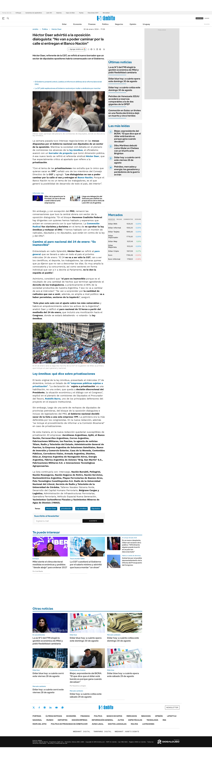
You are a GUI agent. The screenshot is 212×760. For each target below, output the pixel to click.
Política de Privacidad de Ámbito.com (69, 724)
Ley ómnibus (81, 508)
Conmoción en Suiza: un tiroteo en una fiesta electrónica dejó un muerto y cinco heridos (124, 113)
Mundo (49, 720)
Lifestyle (171, 716)
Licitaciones (148, 724)
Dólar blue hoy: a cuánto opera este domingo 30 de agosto (124, 80)
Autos (121, 720)
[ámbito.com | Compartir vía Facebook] (91, 49)
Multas (134, 724)
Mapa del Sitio (39, 724)
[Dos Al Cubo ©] (168, 742)
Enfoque (18, 13)
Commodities (128, 219)
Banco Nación (85, 177)
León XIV (49, 13)
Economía (77, 24)
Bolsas (119, 219)
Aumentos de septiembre (34, 13)
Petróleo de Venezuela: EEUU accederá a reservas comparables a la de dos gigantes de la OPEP (123, 100)
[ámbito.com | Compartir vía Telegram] (100, 49)
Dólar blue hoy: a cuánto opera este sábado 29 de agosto (123, 675)
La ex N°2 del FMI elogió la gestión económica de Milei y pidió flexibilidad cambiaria (123, 70)
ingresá (206, 18)
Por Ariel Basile (38, 571)
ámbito (35, 29)
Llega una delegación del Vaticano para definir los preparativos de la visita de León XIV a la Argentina (93, 199)
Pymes (81, 13)
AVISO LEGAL (98, 724)
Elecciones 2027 (93, 13)
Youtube (56, 707)
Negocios (119, 24)
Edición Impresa (79, 720)
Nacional (37, 720)
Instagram (45, 707)
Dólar (64, 24)
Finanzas (92, 24)
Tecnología (152, 720)
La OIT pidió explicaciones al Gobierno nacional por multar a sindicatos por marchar (68, 88)
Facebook (39, 707)
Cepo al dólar (70, 13)
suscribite (199, 18)
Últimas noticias (54, 716)
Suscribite (93, 521)
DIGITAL (81, 731)
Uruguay (146, 24)
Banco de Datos (114, 716)
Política (105, 24)
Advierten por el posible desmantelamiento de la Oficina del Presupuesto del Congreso (132, 561)
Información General (102, 720)
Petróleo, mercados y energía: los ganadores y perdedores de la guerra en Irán (127, 170)
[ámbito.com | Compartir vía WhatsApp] (88, 49)
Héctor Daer (57, 29)
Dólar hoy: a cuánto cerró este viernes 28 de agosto (127, 160)
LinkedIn (50, 707)
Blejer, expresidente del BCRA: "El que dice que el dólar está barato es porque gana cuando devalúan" (127, 136)
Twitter (34, 707)
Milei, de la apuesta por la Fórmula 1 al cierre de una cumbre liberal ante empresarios (54, 199)
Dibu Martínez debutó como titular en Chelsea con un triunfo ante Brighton (126, 149)
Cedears (138, 219)
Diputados (96, 508)
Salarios (59, 13)
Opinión (133, 24)
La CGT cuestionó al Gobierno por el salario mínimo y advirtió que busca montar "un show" (86, 564)
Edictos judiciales (117, 724)
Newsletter (207, 24)
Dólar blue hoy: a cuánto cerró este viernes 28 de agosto (48, 675)
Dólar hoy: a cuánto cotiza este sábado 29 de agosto (86, 695)
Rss (164, 720)
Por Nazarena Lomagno (78, 686)
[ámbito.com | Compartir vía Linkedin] (97, 49)
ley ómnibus (76, 150)
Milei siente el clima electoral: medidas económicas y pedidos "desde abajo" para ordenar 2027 (50, 564)
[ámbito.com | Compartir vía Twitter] (94, 49)
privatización (66, 508)
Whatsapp (62, 707)
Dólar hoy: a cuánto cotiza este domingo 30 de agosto (124, 89)
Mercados (132, 716)
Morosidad (106, 13)
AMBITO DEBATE (127, 731)
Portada (37, 716)
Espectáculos (135, 720)
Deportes (62, 720)
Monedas (111, 219)
